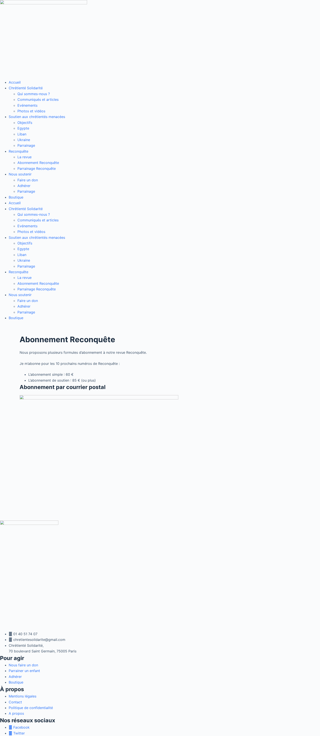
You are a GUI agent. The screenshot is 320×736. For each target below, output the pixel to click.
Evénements (27, 105)
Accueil (15, 82)
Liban (21, 134)
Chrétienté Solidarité (26, 88)
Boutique (16, 197)
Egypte (23, 128)
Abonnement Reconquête (38, 162)
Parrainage (26, 145)
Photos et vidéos (31, 111)
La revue (24, 157)
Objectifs (24, 122)
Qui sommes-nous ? (33, 94)
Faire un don (27, 180)
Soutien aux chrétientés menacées (37, 117)
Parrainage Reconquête (36, 168)
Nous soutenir (20, 174)
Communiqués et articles (38, 99)
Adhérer (23, 186)
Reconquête (18, 151)
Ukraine (23, 140)
